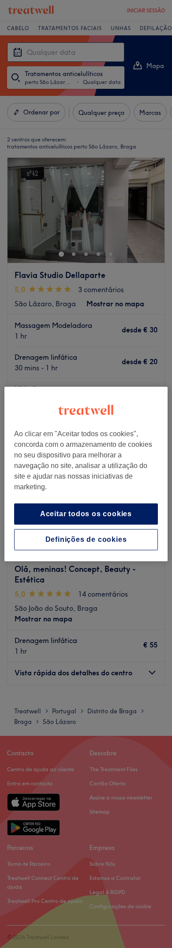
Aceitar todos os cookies (86, 514)
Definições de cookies (86, 539)
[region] (86, 474)
